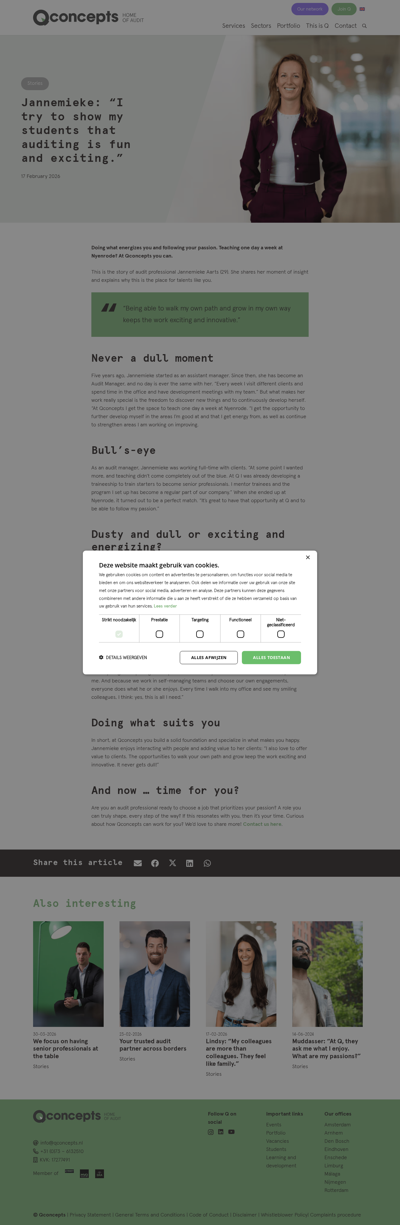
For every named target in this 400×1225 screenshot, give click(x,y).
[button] (123, 657)
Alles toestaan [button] (271, 657)
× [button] (307, 557)
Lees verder (165, 606)
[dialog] (200, 613)
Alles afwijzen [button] (209, 657)
